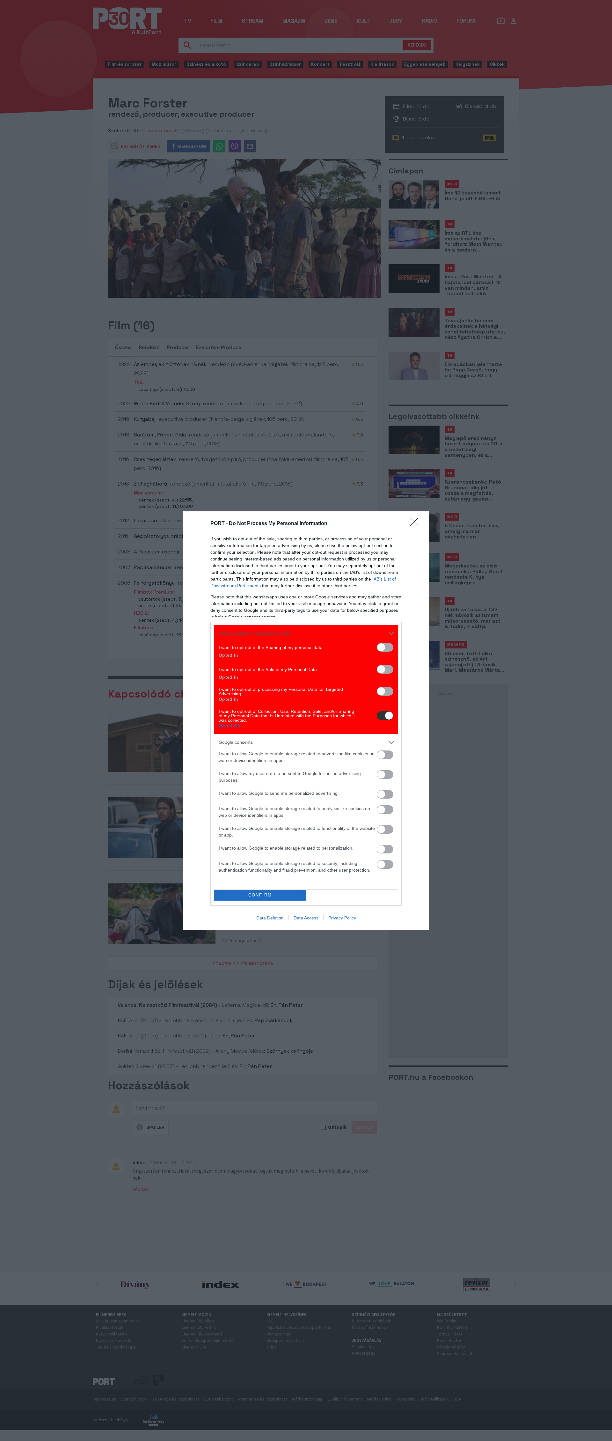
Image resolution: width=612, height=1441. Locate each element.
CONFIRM (260, 895)
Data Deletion (270, 917)
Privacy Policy (342, 917)
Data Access (306, 917)
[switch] (385, 647)
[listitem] (306, 633)
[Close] (416, 524)
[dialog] (306, 720)
